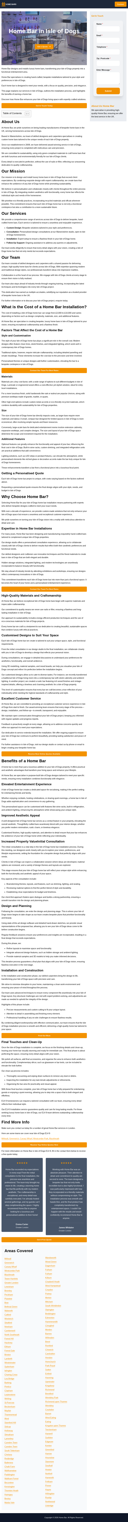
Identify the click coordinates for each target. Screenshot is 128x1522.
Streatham (9, 1435)
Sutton (48, 1370)
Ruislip (48, 1498)
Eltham (7, 1347)
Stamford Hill (10, 1423)
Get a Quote (42, 47)
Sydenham (9, 1367)
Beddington (50, 1314)
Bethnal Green (10, 1307)
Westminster (10, 1363)
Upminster (49, 1382)
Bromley (8, 1291)
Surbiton (49, 1438)
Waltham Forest (11, 1479)
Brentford (49, 1394)
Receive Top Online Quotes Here (44, 1145)
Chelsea (8, 1455)
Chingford (49, 1326)
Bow (6, 1303)
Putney (48, 1294)
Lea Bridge (9, 1379)
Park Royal (50, 1366)
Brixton (7, 1355)
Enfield (48, 1374)
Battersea (8, 1463)
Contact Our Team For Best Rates (44, 370)
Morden (48, 1330)
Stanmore (49, 1462)
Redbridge (9, 1459)
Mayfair (7, 1411)
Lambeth (8, 1359)
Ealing (48, 1422)
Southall (49, 1466)
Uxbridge (49, 1506)
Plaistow (8, 1299)
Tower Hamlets (11, 1279)
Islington (8, 1371)
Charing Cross (10, 1375)
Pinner (48, 1486)
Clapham (8, 1391)
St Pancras (9, 1403)
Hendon (48, 1358)
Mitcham (49, 1302)
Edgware (49, 1442)
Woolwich (8, 1319)
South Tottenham (12, 1451)
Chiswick (49, 1350)
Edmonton (49, 1318)
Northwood (50, 1502)
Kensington (9, 1487)
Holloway (8, 1431)
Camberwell (9, 1331)
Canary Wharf (26, 1139)
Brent (47, 1342)
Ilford (6, 1419)
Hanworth (49, 1478)
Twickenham (50, 1430)
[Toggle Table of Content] (26, 114)
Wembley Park (51, 1398)
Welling (7, 1399)
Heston (48, 1470)
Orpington (49, 1310)
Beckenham (9, 1407)
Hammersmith (51, 1322)
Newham (8, 1327)
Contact (120, 4)
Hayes (48, 1490)
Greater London (11, 1283)
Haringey (8, 1495)
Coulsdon (49, 1410)
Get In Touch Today (44, 106)
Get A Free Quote (44, 1240)
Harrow (48, 1454)
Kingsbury (49, 1386)
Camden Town (10, 1443)
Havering (49, 1378)
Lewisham (9, 1287)
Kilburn (48, 1278)
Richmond (49, 1390)
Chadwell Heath (52, 1282)
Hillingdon (49, 1494)
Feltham (48, 1482)
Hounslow (49, 1458)
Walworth (8, 1311)
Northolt (48, 1474)
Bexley (7, 1499)
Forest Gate (9, 1351)
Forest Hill (9, 1339)
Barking (7, 1383)
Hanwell (49, 1434)
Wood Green (50, 1262)
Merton (48, 1298)
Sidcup (7, 1427)
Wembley (49, 1406)
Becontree (9, 1483)
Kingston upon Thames (55, 1426)
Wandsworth (50, 1258)
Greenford (49, 1450)
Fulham (48, 1270)
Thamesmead (10, 1415)
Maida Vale (9, 1503)
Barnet (48, 1414)
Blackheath (54, 1139)
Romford (49, 1346)
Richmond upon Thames (56, 1402)
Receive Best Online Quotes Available (44, 754)
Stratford (8, 1323)
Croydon (49, 1290)
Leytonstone (9, 1395)
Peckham (8, 1295)
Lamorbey (8, 1439)
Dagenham (50, 1266)
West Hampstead (52, 1286)
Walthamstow (10, 1471)
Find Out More (44, 1036)
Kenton (48, 1446)
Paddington (9, 1475)
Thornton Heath (11, 1491)
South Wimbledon (53, 1306)
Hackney (8, 1343)
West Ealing (50, 1418)
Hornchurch (50, 1362)
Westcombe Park (40, 1139)
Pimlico (7, 1387)
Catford (7, 1315)
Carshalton (50, 1354)
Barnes (48, 1334)
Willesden (49, 1338)
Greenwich (14, 1139)
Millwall (5, 1139)
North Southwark (11, 1335)
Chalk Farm (9, 1467)
